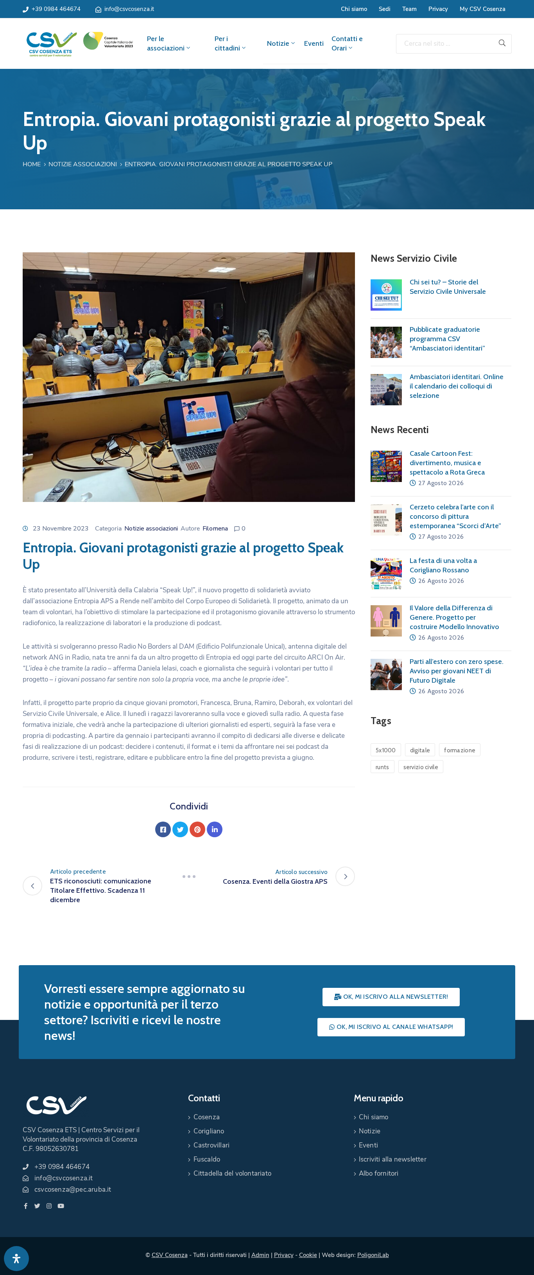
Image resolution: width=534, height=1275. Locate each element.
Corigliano (209, 1131)
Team (409, 9)
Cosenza (207, 1117)
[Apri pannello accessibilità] (16, 1258)
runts (382, 767)
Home (32, 164)
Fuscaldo (207, 1159)
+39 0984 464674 (56, 9)
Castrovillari (212, 1145)
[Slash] (189, 876)
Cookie (308, 1255)
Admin (260, 1255)
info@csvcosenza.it (129, 9)
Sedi (385, 9)
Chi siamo (354, 9)
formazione (459, 750)
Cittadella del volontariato (232, 1173)
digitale (420, 750)
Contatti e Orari (347, 43)
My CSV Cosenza (482, 9)
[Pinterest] (197, 829)
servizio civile (421, 767)
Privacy (438, 9)
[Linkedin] (214, 829)
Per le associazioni (166, 43)
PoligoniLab (373, 1255)
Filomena (215, 528)
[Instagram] (49, 1206)
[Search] (502, 44)
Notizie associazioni (82, 164)
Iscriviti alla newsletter (392, 1159)
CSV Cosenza (170, 1255)
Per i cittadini (227, 43)
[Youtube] (61, 1206)
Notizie (278, 43)
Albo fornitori (379, 1173)
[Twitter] (180, 829)
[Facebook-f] (26, 1206)
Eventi (314, 43)
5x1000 (386, 750)
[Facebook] (163, 829)
